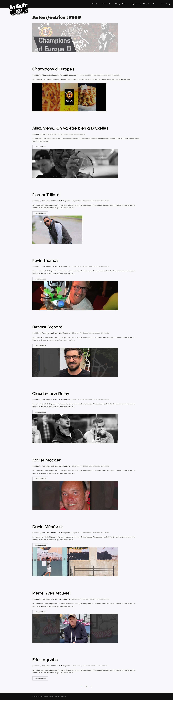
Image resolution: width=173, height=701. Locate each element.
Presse (155, 4)
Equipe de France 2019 (60, 75)
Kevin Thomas (45, 261)
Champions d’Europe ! (53, 69)
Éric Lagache (45, 660)
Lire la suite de (41, 146)
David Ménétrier (47, 527)
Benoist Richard (47, 327)
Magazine (147, 4)
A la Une (45, 75)
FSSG (37, 75)
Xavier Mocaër (46, 460)
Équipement (136, 4)
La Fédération (94, 4)
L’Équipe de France (122, 4)
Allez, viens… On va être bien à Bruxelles (70, 128)
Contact (164, 4)
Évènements (106, 4)
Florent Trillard (45, 195)
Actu (50, 75)
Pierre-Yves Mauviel (51, 593)
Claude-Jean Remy (50, 394)
